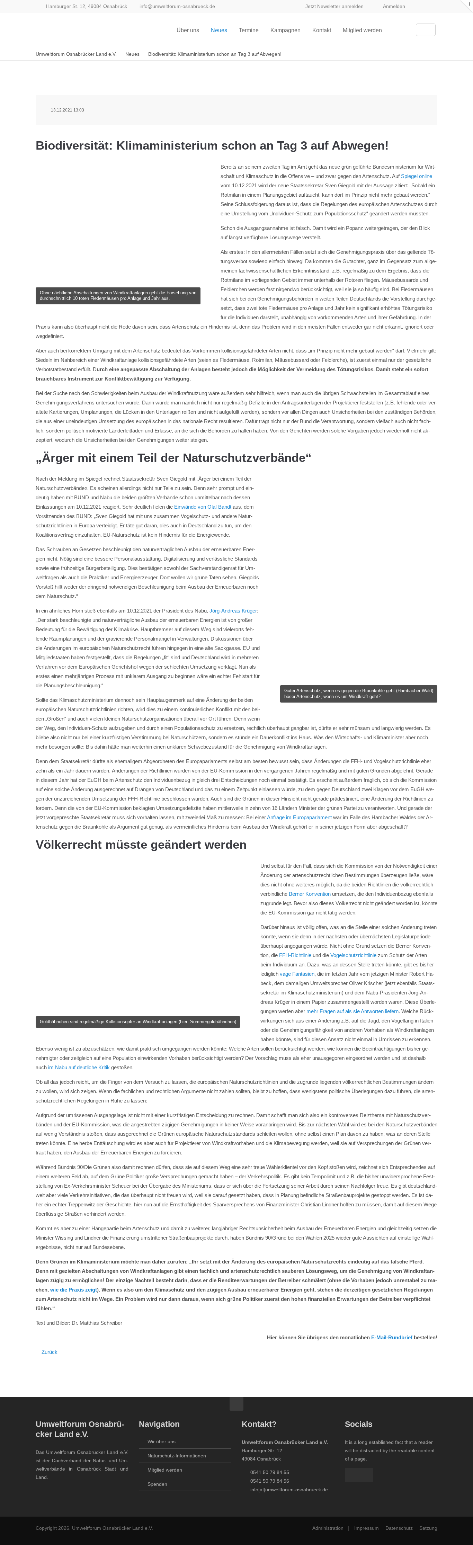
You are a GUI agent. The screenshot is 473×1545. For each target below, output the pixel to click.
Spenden (157, 1484)
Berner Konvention (310, 894)
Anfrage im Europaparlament (299, 817)
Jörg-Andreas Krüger (233, 611)
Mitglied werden (165, 1470)
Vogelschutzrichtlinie (353, 955)
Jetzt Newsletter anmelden (334, 6)
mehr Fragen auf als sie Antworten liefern (352, 1011)
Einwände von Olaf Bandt (202, 507)
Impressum (366, 1528)
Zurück (49, 1352)
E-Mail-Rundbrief (391, 1337)
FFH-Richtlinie (295, 955)
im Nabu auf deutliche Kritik (79, 1067)
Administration (327, 1528)
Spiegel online (416, 176)
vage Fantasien (297, 974)
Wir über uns (162, 1441)
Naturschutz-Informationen (177, 1455)
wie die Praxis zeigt (73, 1290)
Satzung (428, 1528)
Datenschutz (399, 1528)
